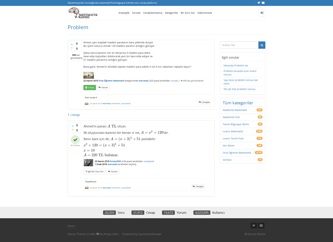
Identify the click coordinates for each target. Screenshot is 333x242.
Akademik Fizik (231, 117)
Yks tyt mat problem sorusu (239, 89)
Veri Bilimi (228, 145)
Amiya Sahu (111, 234)
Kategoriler (171, 12)
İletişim (71, 225)
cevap (91, 87)
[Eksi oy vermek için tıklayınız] (72, 47)
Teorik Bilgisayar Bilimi (236, 124)
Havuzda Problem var (236, 65)
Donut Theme (77, 234)
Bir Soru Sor (188, 12)
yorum (104, 87)
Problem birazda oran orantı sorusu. (240, 72)
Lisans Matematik (233, 131)
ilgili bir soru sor (96, 171)
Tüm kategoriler (238, 103)
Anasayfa (123, 12)
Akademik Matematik (235, 110)
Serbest (227, 159)
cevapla (206, 102)
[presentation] (112, 126)
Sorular (136, 12)
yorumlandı (126, 103)
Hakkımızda (205, 12)
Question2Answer (150, 234)
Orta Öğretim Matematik (111, 80)
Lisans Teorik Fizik (233, 138)
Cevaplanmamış (152, 12)
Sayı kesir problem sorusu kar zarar (241, 81)
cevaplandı (149, 161)
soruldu (174, 80)
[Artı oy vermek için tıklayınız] (72, 44)
